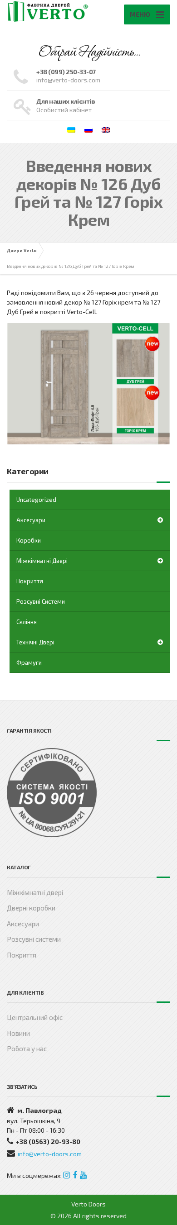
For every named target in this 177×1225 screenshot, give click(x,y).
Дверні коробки (31, 908)
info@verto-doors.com (50, 1154)
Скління (26, 621)
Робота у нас (27, 1048)
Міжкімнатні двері (42, 560)
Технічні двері (35, 642)
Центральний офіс (35, 1017)
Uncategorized (36, 499)
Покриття (29, 581)
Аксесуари (30, 520)
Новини (18, 1033)
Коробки (28, 540)
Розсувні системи (40, 601)
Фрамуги (29, 662)
